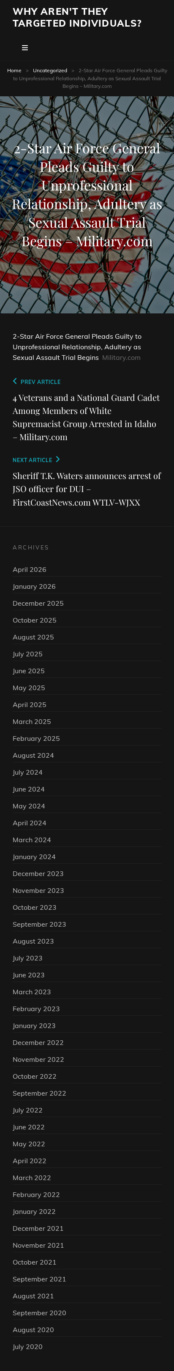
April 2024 (29, 823)
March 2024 (32, 839)
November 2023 (38, 890)
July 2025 (28, 654)
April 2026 (29, 569)
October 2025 (35, 620)
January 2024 (34, 856)
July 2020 (28, 1346)
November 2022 (38, 1059)
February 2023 (36, 1008)
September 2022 (39, 1093)
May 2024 (29, 806)
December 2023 (38, 873)
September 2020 (39, 1312)
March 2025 (32, 721)
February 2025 (36, 738)
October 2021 (35, 1262)
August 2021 (33, 1296)
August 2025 (33, 637)
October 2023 (35, 907)
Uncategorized (50, 70)
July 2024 (28, 772)
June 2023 (29, 975)
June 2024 (29, 789)
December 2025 (38, 603)
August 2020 (33, 1329)
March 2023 (32, 991)
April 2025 (29, 704)
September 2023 (39, 924)
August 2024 (33, 755)
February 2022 (36, 1194)
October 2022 (35, 1076)
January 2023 (34, 1025)
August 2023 (33, 941)
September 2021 (39, 1279)
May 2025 (29, 687)
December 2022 (38, 1042)
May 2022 (29, 1144)
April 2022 (29, 1160)
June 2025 (29, 670)
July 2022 (28, 1110)
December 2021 (38, 1228)
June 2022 (29, 1127)
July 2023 (28, 958)
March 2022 (32, 1177)
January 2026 (34, 586)
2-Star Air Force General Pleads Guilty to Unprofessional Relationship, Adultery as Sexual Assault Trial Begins (77, 347)
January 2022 (34, 1211)
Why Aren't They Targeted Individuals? (77, 17)
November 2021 (38, 1245)
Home (14, 70)
